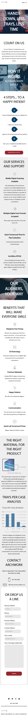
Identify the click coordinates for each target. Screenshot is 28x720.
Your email (8, 635)
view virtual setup (14, 152)
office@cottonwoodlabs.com (16, 585)
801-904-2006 (16, 579)
